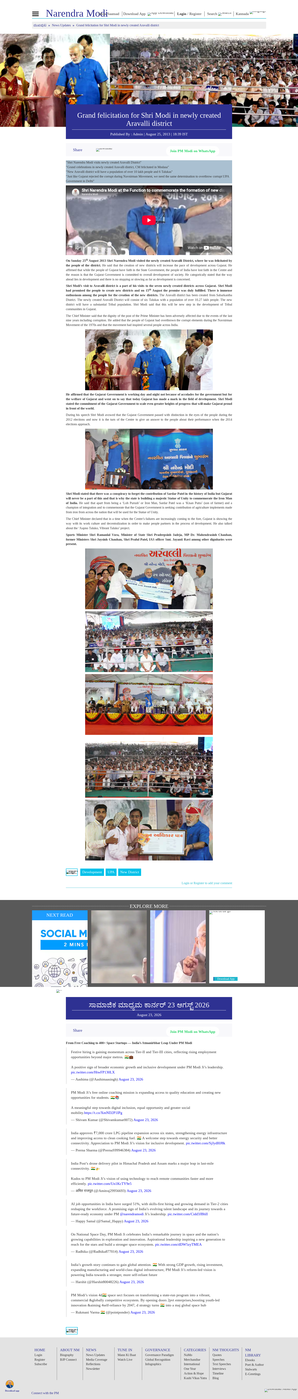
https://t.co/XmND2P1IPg (103, 1113)
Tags (71, 872)
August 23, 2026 (131, 1079)
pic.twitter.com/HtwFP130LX (93, 1072)
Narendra (77, 13)
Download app (12, 1390)
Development (92, 872)
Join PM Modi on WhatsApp (192, 151)
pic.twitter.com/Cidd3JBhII (188, 1214)
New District (129, 872)
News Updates (62, 25)
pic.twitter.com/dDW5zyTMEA (178, 1244)
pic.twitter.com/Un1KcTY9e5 (110, 1184)
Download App (226, 978)
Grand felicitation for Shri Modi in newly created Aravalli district (149, 119)
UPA (111, 872)
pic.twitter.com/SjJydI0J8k (205, 1143)
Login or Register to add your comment (207, 883)
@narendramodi (132, 1214)
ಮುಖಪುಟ (40, 25)
